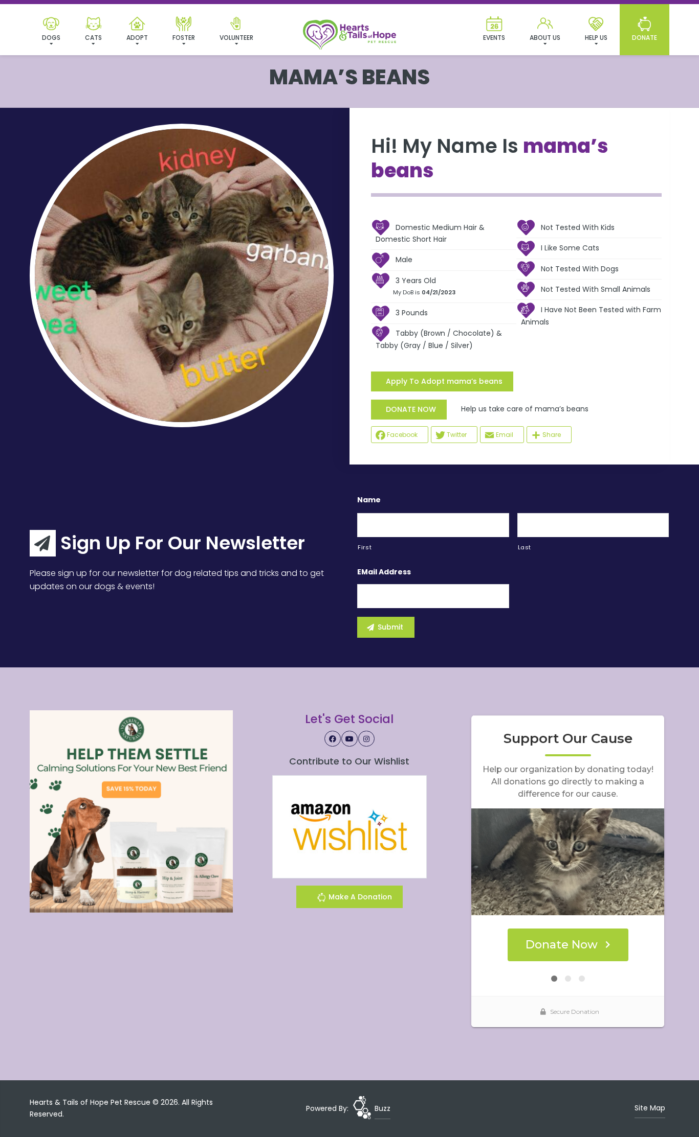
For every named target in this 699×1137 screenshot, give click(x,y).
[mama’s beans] (182, 275)
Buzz (382, 1108)
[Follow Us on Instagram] (366, 739)
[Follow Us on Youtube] (349, 739)
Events (494, 37)
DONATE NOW (411, 409)
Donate (644, 37)
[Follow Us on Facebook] (332, 739)
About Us (545, 37)
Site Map (650, 1108)
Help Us (596, 37)
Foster (183, 37)
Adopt (137, 37)
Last (525, 547)
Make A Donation (359, 897)
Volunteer (236, 37)
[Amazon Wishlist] (349, 826)
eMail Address (384, 571)
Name (369, 499)
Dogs (51, 37)
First (365, 547)
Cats (93, 37)
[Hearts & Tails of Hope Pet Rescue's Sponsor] (131, 811)
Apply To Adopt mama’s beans (444, 381)
